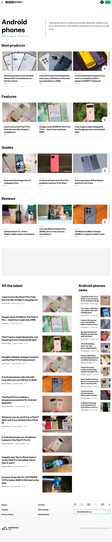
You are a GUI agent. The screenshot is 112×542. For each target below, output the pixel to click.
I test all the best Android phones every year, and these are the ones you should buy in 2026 (55, 68)
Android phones (23, 36)
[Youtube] (88, 504)
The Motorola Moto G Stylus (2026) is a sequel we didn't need (90, 222)
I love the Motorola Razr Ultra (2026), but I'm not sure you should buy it (55, 222)
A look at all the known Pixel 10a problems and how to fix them (55, 171)
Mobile (11, 36)
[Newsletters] (102, 504)
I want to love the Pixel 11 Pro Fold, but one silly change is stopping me (19, 120)
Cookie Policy (43, 514)
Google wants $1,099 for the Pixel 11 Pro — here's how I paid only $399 (55, 120)
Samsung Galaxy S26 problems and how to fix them (90, 171)
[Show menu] (2, 2)
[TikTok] (109, 504)
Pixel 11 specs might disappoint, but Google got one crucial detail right (90, 120)
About (4, 505)
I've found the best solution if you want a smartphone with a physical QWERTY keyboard (90, 68)
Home (4, 36)
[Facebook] (75, 504)
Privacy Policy (7, 514)
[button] (56, 2)
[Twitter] (96, 504)
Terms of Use (43, 510)
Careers (5, 510)
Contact (41, 505)
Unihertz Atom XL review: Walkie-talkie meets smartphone (19, 222)
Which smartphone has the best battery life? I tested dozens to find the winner (19, 68)
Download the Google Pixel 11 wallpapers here (19, 171)
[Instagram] (82, 504)
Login (108, 2)
